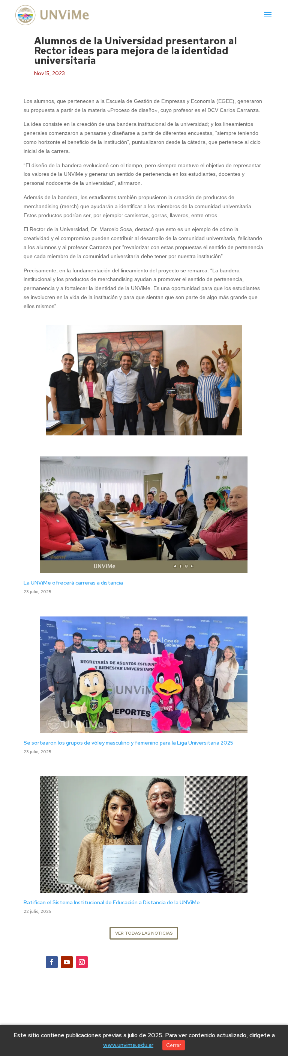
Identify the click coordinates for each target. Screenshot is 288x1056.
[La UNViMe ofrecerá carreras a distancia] (144, 568)
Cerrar (173, 1045)
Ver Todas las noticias (143, 933)
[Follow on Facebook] (52, 962)
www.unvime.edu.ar (128, 1045)
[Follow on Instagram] (82, 962)
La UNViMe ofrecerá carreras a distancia (73, 582)
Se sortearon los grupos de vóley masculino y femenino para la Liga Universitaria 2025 (128, 742)
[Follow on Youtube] (67, 962)
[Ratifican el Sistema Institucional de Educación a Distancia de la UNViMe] (144, 888)
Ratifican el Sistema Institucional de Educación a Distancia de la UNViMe (112, 902)
